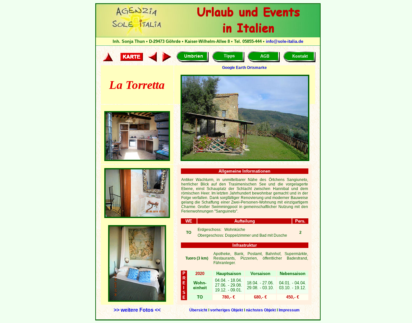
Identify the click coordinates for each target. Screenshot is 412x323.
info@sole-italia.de (284, 41)
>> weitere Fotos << (137, 310)
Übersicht (198, 310)
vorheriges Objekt (226, 310)
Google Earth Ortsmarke (244, 67)
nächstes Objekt (261, 310)
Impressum (289, 310)
